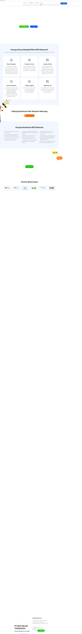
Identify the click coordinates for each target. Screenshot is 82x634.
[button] (41, 4)
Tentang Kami (30, 2)
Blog (41, 2)
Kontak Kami (37, 2)
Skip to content (2, 0)
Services (24, 2)
